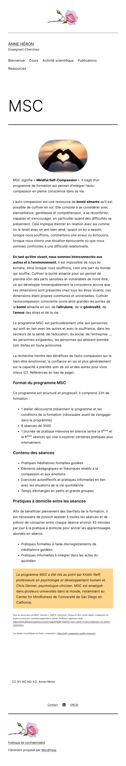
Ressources (17, 68)
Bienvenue (16, 60)
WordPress (48, 750)
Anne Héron (21, 44)
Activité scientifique (58, 60)
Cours (33, 60)
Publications (87, 60)
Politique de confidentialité (26, 742)
